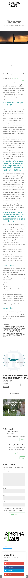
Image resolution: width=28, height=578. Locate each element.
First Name (6, 383)
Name (5, 488)
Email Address (6, 381)
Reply (22, 439)
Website (5, 502)
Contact (7, 547)
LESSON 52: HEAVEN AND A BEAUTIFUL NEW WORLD (14, 404)
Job (12, 80)
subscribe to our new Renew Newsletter (13, 75)
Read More (14, 411)
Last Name (6, 385)
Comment (6, 472)
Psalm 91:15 (15, 78)
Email (4, 495)
